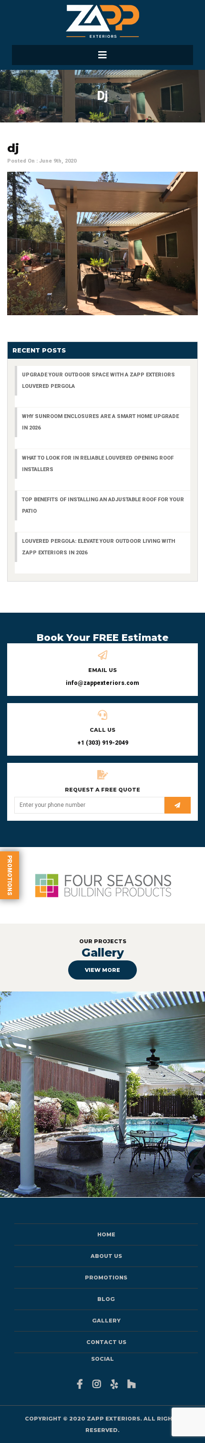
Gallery (106, 1320)
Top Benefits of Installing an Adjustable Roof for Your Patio (103, 505)
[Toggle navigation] (102, 55)
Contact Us (106, 1342)
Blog (106, 1299)
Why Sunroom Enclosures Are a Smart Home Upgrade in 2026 (100, 422)
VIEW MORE (102, 970)
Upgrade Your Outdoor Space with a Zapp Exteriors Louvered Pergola (98, 380)
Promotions (9, 875)
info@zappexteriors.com (102, 683)
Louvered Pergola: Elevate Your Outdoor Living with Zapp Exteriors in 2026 (98, 547)
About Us (106, 1256)
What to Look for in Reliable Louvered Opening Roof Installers (98, 464)
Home (106, 1234)
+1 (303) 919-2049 (102, 742)
